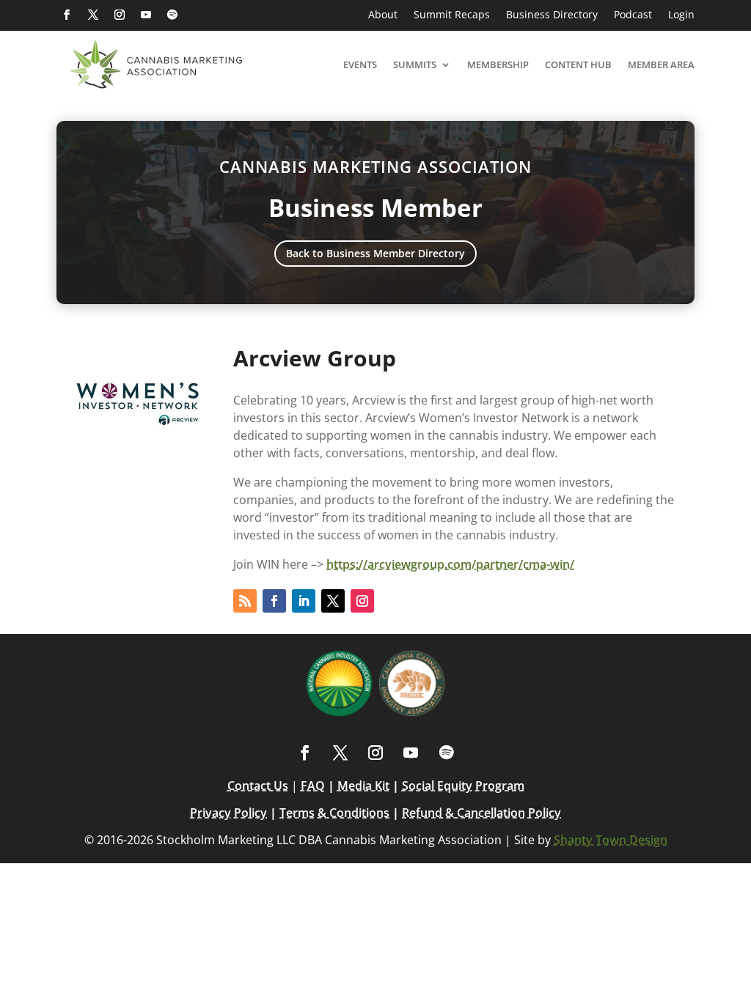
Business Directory (552, 15)
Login (681, 15)
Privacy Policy (228, 813)
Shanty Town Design (610, 840)
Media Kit (363, 785)
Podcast (633, 15)
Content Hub (578, 64)
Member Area (661, 64)
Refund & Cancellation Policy (481, 813)
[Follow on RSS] (245, 601)
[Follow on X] (93, 14)
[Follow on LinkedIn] (303, 601)
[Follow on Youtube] (146, 14)
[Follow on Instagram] (119, 14)
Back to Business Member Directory (375, 253)
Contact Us (257, 785)
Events (360, 64)
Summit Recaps (452, 15)
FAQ (313, 785)
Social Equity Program (463, 785)
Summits (414, 64)
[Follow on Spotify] (172, 14)
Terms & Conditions (334, 813)
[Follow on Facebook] (66, 14)
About (383, 15)
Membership (498, 64)
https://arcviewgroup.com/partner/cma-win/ (450, 564)
